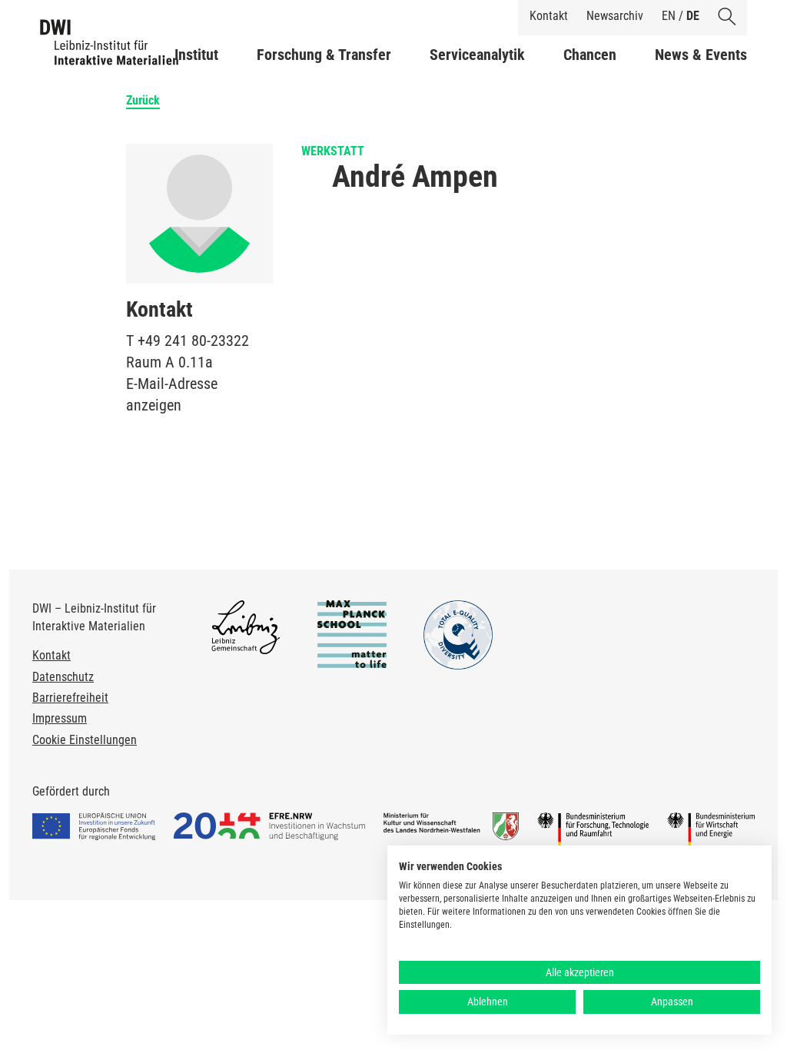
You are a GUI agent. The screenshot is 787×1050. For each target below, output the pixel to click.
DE (692, 15)
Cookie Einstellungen (84, 740)
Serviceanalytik (477, 54)
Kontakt (549, 15)
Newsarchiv (614, 15)
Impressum (59, 718)
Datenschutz (63, 677)
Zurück (143, 100)
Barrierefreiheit (70, 697)
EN (669, 15)
